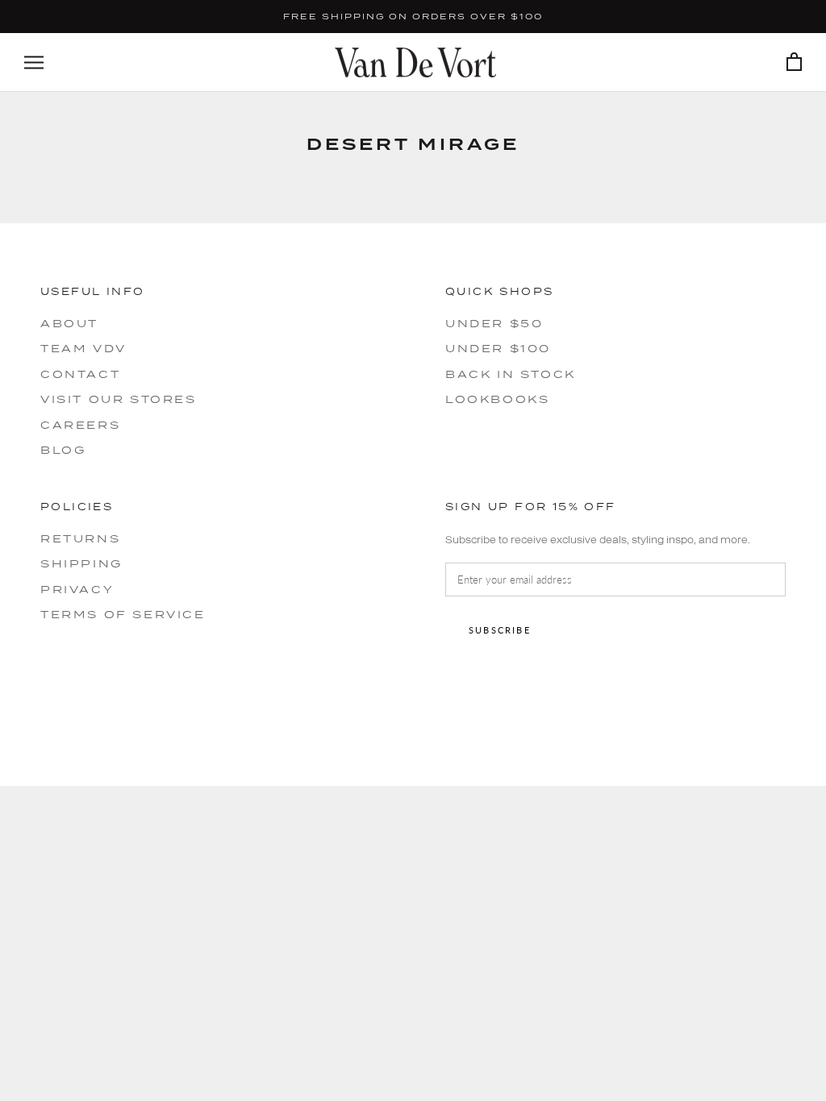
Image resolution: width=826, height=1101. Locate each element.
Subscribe (500, 630)
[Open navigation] (34, 62)
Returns (80, 538)
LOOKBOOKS (497, 399)
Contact (80, 374)
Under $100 (498, 348)
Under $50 (494, 323)
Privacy (77, 589)
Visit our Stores (118, 399)
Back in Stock (510, 374)
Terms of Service (123, 614)
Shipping (81, 563)
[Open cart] (794, 62)
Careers (80, 425)
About (69, 323)
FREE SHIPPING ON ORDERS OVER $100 (413, 16)
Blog (63, 449)
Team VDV (83, 348)
